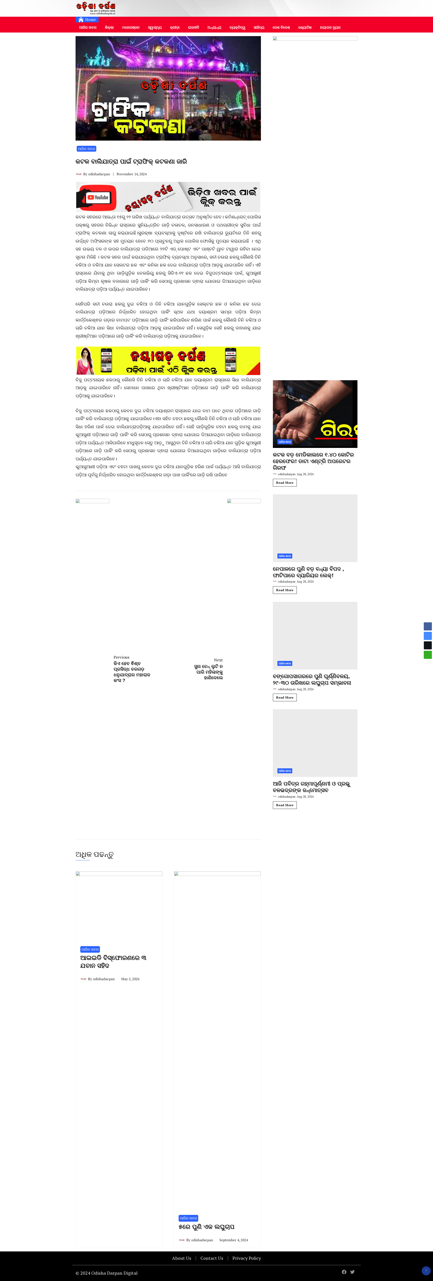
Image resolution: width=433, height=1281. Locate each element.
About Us (181, 1258)
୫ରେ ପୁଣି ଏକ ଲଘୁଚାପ (207, 1226)
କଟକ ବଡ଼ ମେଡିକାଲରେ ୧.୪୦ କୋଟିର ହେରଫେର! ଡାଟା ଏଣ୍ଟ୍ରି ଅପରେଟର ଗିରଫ (313, 461)
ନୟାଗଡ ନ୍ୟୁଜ (330, 27)
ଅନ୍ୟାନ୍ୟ (214, 27)
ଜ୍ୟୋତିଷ (305, 27)
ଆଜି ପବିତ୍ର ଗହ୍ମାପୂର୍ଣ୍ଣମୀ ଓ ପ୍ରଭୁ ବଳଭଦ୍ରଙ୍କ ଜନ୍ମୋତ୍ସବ (311, 787)
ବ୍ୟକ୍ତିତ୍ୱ (237, 27)
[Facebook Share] (428, 626)
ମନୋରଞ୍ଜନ (131, 27)
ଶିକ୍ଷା (109, 27)
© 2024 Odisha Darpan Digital (107, 1273)
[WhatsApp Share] (428, 655)
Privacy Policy (247, 1258)
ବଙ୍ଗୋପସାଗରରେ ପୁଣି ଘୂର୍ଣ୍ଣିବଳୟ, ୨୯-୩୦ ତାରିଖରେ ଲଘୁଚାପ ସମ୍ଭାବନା (312, 679)
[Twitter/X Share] (428, 645)
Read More (284, 482)
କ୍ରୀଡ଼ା (175, 27)
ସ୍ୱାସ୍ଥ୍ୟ (155, 27)
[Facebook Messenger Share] (428, 636)
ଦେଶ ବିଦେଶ (281, 27)
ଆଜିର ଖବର (88, 27)
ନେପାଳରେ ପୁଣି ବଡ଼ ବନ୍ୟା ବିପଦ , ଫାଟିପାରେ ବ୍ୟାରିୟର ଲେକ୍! (308, 572)
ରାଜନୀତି (193, 27)
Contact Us (211, 1258)
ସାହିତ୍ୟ (259, 27)
